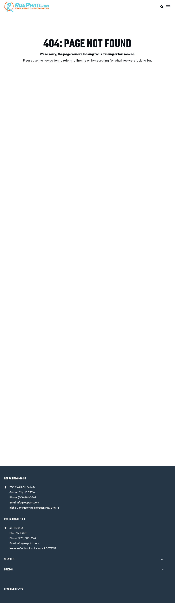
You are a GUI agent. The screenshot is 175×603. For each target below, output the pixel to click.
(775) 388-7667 (27, 538)
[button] (161, 6)
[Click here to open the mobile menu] (168, 7)
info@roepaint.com (28, 502)
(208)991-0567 (27, 497)
